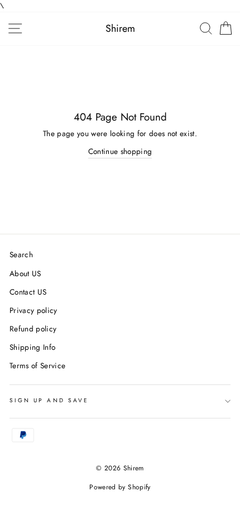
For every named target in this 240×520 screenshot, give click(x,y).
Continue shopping (120, 151)
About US (25, 273)
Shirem (120, 28)
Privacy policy (33, 310)
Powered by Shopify (119, 487)
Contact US (27, 291)
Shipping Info (32, 347)
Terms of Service (37, 365)
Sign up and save (49, 400)
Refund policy (32, 328)
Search (21, 254)
